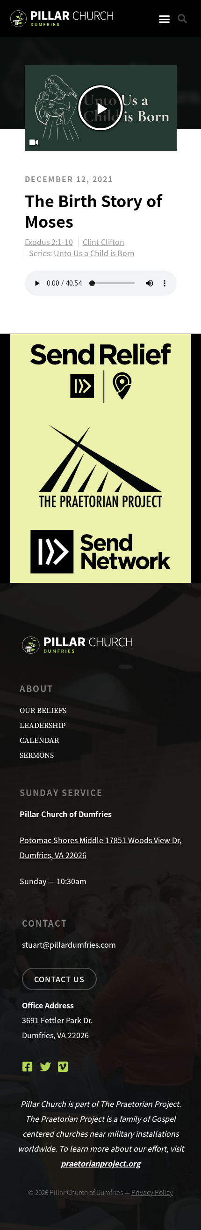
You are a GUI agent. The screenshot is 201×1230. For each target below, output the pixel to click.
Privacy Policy (152, 1192)
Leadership (42, 725)
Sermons (37, 755)
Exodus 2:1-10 (49, 242)
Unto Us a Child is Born (94, 253)
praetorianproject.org (101, 1163)
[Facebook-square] (27, 1066)
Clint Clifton (103, 242)
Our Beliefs (43, 710)
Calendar (39, 740)
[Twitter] (45, 1066)
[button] (164, 19)
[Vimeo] (63, 1066)
